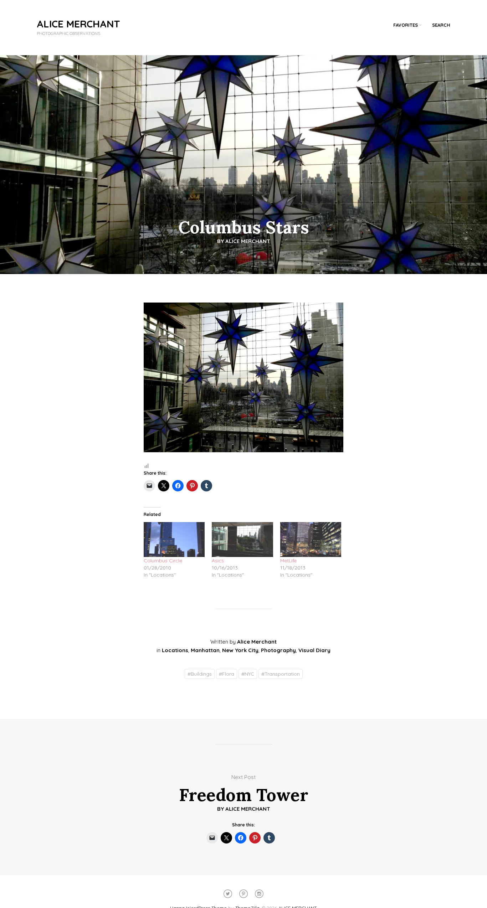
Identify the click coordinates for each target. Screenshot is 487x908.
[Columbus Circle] (174, 539)
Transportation (280, 674)
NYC (247, 674)
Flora (226, 674)
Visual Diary (314, 650)
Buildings (200, 674)
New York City (240, 650)
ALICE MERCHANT (78, 23)
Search (441, 25)
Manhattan (205, 650)
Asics (218, 560)
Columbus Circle (163, 560)
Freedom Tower (243, 795)
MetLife (288, 560)
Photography (278, 650)
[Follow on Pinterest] (243, 893)
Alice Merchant (247, 241)
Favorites (405, 25)
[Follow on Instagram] (259, 893)
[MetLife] (310, 539)
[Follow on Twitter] (228, 893)
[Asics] (242, 539)
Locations (175, 650)
